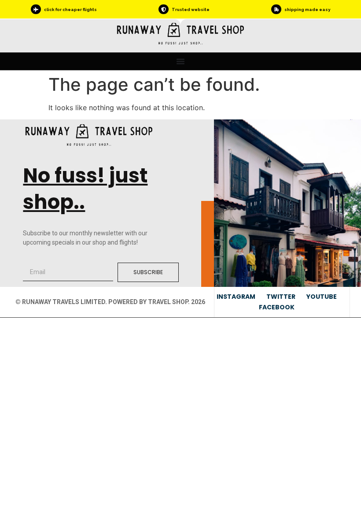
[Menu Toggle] (180, 61)
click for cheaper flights (70, 9)
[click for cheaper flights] (36, 9)
